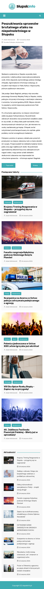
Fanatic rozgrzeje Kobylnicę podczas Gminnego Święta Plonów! (19, 255)
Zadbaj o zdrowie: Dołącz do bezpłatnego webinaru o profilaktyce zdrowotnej (27, 473)
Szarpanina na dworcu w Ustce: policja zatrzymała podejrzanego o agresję (21, 300)
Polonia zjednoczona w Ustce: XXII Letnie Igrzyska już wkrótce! (21, 344)
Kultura (7, 248)
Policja (7, 293)
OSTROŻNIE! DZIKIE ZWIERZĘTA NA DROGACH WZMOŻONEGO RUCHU (27, 527)
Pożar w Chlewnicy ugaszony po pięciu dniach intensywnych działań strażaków (28, 568)
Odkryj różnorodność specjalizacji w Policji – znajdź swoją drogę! (28, 487)
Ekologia (8, 382)
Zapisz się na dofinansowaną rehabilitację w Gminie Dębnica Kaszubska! (28, 514)
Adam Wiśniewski (9, 40)
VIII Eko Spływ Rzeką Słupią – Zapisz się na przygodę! (19, 387)
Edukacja (8, 202)
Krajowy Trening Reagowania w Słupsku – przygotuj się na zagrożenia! (20, 209)
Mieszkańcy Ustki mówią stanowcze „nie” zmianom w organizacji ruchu (27, 554)
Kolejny (35, 165)
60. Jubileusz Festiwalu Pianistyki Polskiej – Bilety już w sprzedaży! (21, 432)
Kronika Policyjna (9, 42)
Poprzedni (9, 165)
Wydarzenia (20, 42)
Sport (14, 339)
